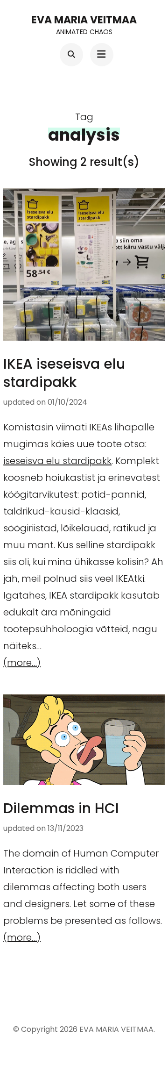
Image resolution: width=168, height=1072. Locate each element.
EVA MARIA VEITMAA (84, 20)
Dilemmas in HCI (61, 808)
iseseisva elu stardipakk (57, 460)
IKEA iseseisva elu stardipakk (64, 373)
